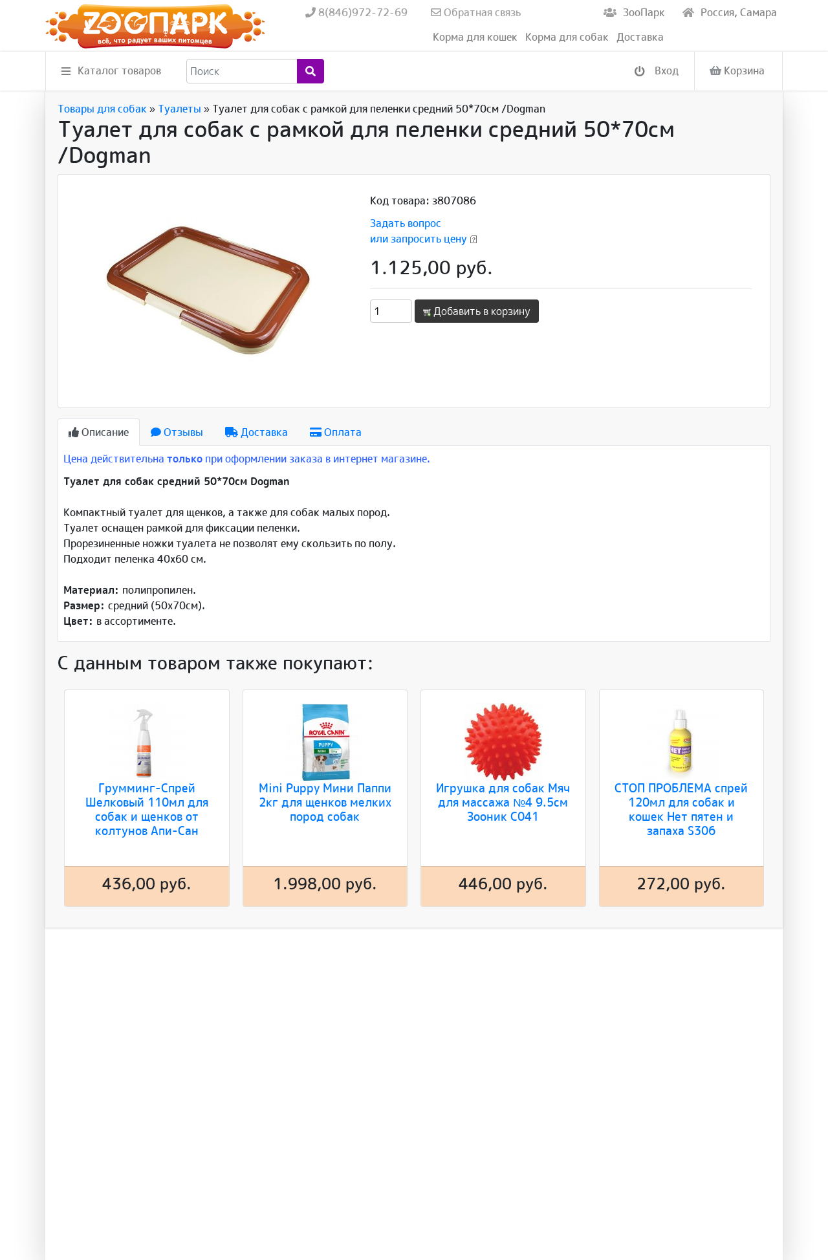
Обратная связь (481, 12)
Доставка (640, 37)
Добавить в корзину (480, 311)
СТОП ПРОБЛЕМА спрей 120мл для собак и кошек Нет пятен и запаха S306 (681, 809)
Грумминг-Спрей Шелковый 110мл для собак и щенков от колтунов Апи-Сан (146, 809)
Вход (665, 70)
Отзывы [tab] (182, 432)
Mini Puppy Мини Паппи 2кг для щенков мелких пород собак (325, 802)
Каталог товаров (119, 70)
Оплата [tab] (341, 432)
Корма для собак (567, 37)
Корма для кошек (475, 37)
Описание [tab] (104, 432)
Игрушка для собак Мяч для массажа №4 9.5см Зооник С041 (503, 802)
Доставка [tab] (263, 432)
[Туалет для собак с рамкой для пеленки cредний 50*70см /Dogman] (208, 290)
